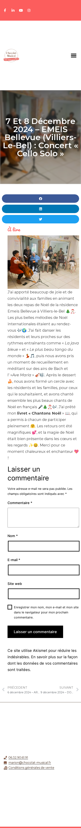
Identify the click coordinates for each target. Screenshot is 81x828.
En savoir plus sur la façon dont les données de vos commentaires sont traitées (43, 663)
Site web (15, 584)
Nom (13, 536)
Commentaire (20, 503)
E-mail (14, 560)
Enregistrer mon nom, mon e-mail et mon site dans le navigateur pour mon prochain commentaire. (46, 612)
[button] (73, 55)
